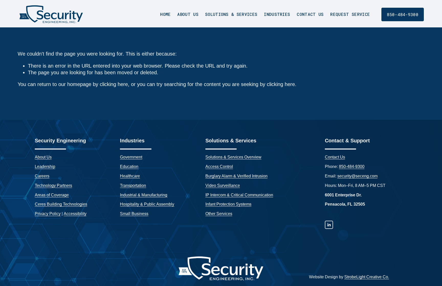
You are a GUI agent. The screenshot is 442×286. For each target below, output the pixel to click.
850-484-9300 (402, 14)
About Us (43, 157)
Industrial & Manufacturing (143, 195)
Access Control (219, 166)
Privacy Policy (48, 213)
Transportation (133, 185)
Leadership (45, 166)
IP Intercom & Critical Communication (239, 195)
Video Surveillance (222, 185)
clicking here (114, 84)
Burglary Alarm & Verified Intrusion (236, 176)
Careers (42, 176)
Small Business (134, 213)
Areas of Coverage (52, 195)
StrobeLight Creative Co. (366, 277)
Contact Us (310, 14)
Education (129, 166)
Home (165, 14)
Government (131, 157)
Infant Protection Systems (228, 204)
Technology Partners (53, 185)
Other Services (218, 213)
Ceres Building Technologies (61, 204)
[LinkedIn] (329, 225)
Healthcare (130, 176)
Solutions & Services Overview (233, 157)
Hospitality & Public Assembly (147, 204)
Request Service (350, 14)
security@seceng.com (357, 176)
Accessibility (75, 213)
